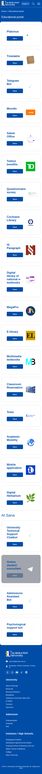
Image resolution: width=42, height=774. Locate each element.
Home (3, 11)
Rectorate (9, 689)
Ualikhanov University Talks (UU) (18, 698)
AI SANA (9, 701)
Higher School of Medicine (15, 749)
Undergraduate (11, 720)
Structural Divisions (13, 692)
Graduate (9, 723)
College (8, 752)
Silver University (12, 755)
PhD (7, 726)
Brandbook (10, 695)
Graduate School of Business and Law (20, 746)
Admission (12, 714)
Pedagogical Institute (13, 740)
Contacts (9, 704)
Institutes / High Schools (19, 733)
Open (15, 38)
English (24, 4)
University (11, 679)
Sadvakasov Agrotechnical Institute (19, 743)
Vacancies (9, 707)
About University (12, 686)
